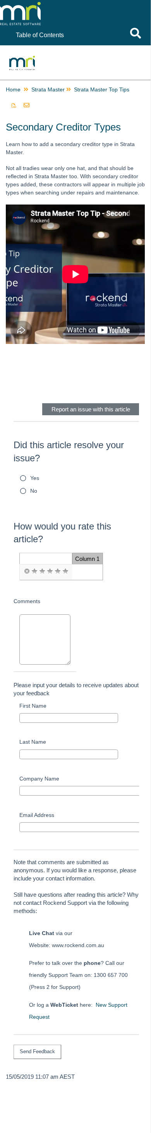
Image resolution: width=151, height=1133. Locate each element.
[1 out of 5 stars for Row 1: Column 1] (34, 571)
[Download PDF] (14, 105)
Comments (27, 601)
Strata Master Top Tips (101, 89)
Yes (34, 478)
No (33, 491)
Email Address (36, 815)
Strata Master (48, 89)
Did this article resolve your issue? (69, 451)
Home (13, 89)
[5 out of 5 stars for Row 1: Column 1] (65, 571)
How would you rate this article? (62, 533)
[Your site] (56, 7)
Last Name (32, 742)
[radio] (27, 571)
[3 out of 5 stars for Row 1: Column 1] (50, 571)
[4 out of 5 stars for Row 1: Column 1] (58, 571)
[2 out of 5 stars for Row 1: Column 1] (42, 571)
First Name (32, 706)
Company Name (39, 778)
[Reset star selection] (27, 571)
